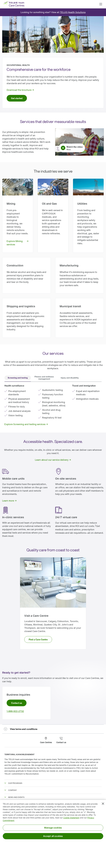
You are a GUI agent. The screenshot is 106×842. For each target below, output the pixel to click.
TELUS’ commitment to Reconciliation (21, 773)
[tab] (17, 378)
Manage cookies (53, 827)
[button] (101, 4)
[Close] (103, 804)
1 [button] (95, 525)
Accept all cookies (53, 836)
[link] (72, 12)
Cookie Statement (71, 817)
